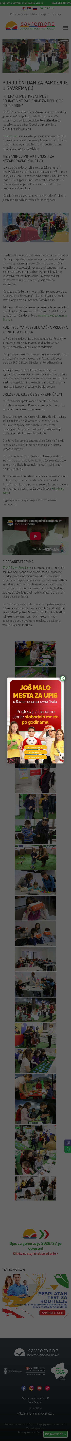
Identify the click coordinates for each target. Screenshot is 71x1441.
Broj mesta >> (35, 752)
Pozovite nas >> (35, 747)
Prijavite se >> (36, 757)
